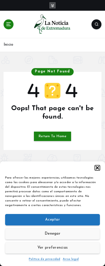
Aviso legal (71, 259)
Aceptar (52, 220)
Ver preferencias (52, 248)
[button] (97, 167)
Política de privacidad (44, 259)
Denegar (52, 234)
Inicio (8, 45)
